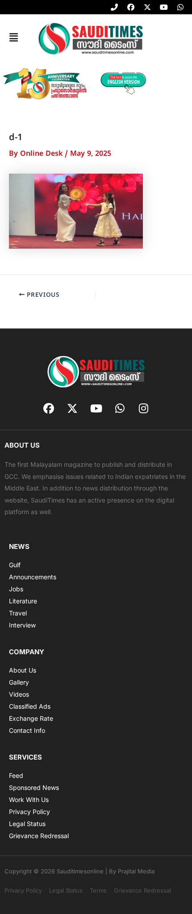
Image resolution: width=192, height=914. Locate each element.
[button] (13, 38)
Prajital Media (136, 871)
